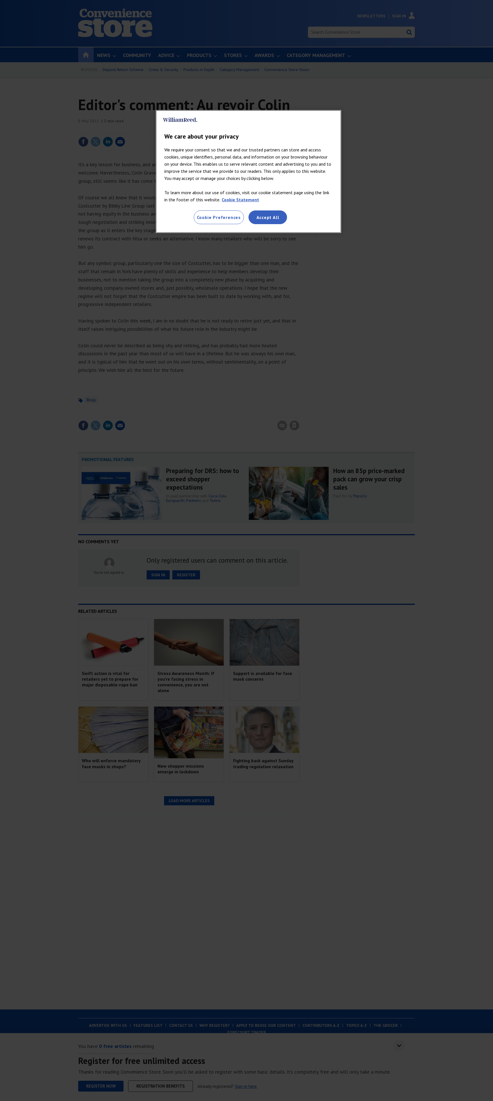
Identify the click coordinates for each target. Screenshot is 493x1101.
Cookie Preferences (219, 217)
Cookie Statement (240, 199)
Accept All (267, 217)
